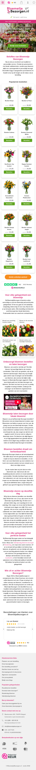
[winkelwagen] (21, 2)
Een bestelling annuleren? (10, 666)
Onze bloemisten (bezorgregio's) (12, 706)
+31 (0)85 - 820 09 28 (11, 720)
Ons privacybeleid (7, 677)
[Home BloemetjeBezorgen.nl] (18, 14)
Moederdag (7, 545)
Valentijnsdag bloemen (9, 696)
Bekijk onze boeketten (18, 46)
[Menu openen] (3, 2)
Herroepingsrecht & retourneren (11, 672)
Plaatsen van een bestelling (10, 661)
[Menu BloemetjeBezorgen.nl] (3, 2)
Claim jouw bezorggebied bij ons (12, 703)
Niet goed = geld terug (20, 17)
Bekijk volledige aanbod (18, 277)
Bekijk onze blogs (7, 680)
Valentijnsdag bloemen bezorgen (23, 542)
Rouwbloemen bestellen (9, 688)
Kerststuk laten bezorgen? (10, 690)
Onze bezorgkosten (8, 664)
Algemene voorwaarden (9, 674)
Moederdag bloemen (8, 693)
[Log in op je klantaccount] (27, 2)
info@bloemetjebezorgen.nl (13, 726)
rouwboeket (8, 558)
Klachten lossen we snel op (10, 669)
